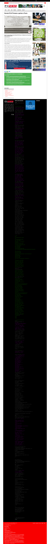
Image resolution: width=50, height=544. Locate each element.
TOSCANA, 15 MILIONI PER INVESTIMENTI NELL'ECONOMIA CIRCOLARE (16, 76)
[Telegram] (6, 71)
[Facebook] (4, 71)
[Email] (8, 71)
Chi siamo (6, 0)
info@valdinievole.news (8, 525)
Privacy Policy (34, 523)
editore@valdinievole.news (7, 528)
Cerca (45, 3)
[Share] (9, 71)
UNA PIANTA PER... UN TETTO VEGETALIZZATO (12, 79)
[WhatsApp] (7, 71)
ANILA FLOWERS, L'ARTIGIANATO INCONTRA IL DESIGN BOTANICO (15, 82)
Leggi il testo (6, 72)
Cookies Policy (37, 523)
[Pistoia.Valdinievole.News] (10, 6)
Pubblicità (8, 0)
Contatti (11, 0)
